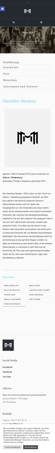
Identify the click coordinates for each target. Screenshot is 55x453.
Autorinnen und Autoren (20, 86)
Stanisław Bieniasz (12, 304)
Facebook (7, 372)
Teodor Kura (9, 295)
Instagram (8, 367)
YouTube (7, 377)
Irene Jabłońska (36, 295)
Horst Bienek (34, 299)
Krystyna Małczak (12, 290)
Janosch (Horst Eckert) (39, 290)
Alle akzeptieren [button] (30, 447)
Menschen (40, 46)
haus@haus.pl (15, 424)
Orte (6, 73)
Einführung (11, 62)
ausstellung (25, 41)
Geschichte (11, 67)
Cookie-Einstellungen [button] (12, 447)
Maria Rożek (34, 285)
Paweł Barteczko (11, 285)
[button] (2, 8)
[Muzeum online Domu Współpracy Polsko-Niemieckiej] (27, 11)
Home (13, 41)
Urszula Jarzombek (12, 299)
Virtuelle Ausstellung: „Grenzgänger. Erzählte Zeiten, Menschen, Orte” (27, 43)
